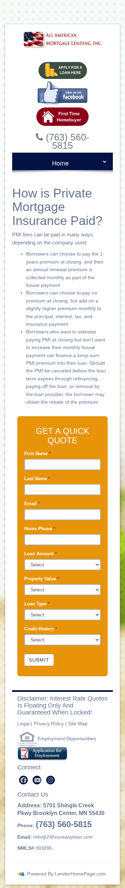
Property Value (41, 578)
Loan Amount (40, 553)
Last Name (37, 478)
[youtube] (37, 780)
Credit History (40, 628)
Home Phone (39, 528)
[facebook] (23, 780)
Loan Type (37, 603)
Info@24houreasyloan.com (63, 837)
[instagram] (50, 780)
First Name (37, 453)
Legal (23, 723)
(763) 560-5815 (64, 824)
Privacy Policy (49, 723)
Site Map (78, 723)
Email (32, 503)
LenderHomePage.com (80, 874)
